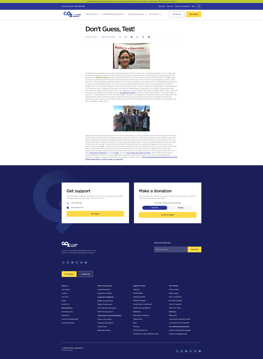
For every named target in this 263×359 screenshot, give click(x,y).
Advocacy (172, 312)
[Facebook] (63, 262)
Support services (139, 286)
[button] (199, 6)
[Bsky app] (86, 262)
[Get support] (193, 14)
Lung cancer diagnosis (105, 297)
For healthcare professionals (179, 327)
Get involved (173, 286)
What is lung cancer (104, 286)
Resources (137, 312)
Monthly (180, 208)
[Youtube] (72, 262)
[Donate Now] (177, 14)
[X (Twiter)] (81, 262)
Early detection (67, 308)
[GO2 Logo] (72, 14)
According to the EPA (128, 93)
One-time (154, 208)
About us (65, 286)
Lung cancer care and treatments (109, 315)
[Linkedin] (76, 262)
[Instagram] (67, 262)
